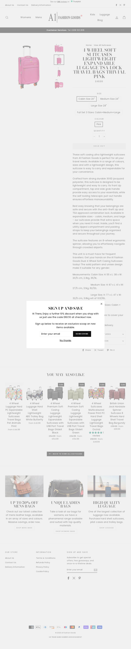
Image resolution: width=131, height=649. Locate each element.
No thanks (65, 340)
